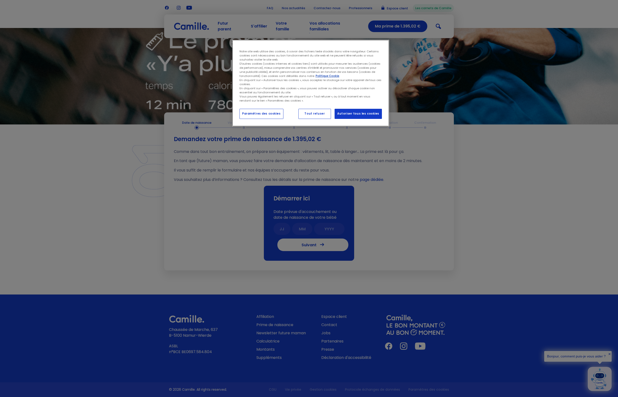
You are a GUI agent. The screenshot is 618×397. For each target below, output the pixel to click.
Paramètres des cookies (261, 114)
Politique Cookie (327, 76)
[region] (310, 83)
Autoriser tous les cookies (358, 114)
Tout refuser (314, 114)
